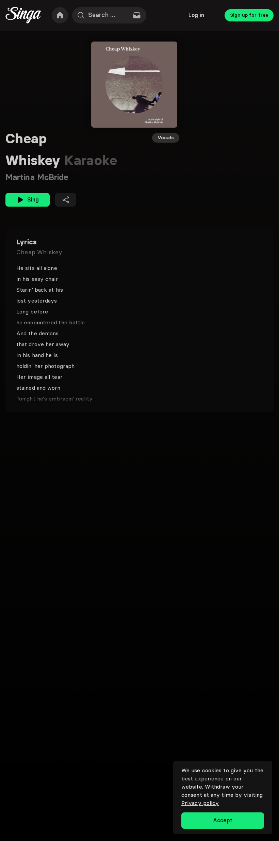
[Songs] (136, 15)
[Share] (65, 200)
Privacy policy (200, 802)
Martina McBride (37, 177)
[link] (60, 15)
